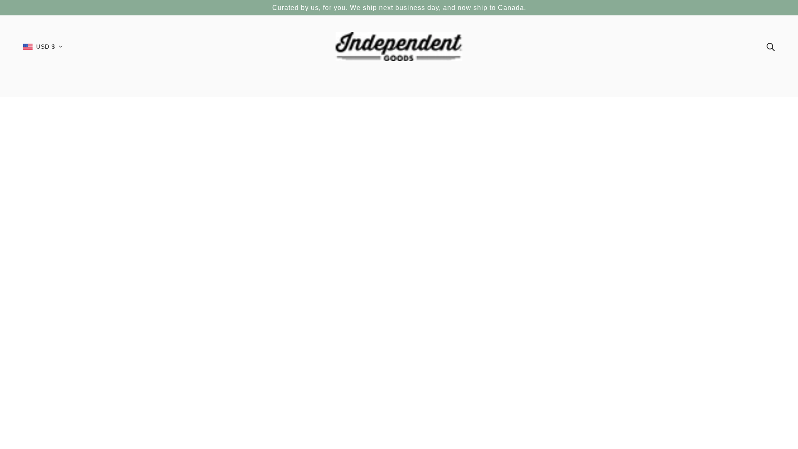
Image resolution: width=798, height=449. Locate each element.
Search (386, 356)
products (462, 191)
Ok (760, 375)
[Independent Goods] (399, 46)
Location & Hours (399, 374)
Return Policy (394, 365)
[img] (770, 46)
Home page (379, 191)
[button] (43, 46)
